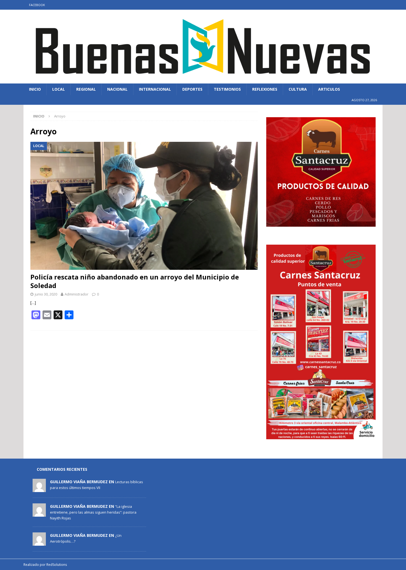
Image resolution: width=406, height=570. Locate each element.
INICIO (35, 89)
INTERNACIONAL (155, 89)
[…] (33, 302)
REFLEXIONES (264, 89)
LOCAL (58, 89)
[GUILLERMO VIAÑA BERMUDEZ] (39, 489)
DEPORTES (192, 89)
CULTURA (298, 89)
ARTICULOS (329, 89)
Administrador (76, 294)
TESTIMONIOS (227, 89)
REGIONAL (86, 89)
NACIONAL (117, 89)
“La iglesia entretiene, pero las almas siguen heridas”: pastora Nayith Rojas (93, 512)
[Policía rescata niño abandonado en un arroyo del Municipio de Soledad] (144, 206)
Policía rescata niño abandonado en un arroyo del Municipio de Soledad (134, 281)
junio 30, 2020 (46, 294)
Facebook (37, 5)
